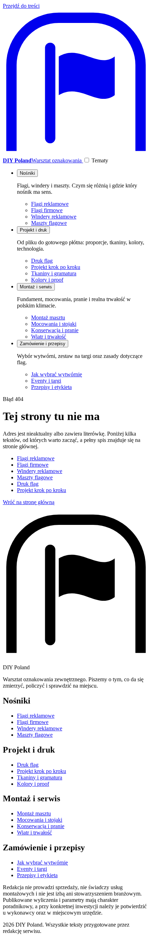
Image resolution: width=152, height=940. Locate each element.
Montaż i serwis (36, 286)
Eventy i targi (46, 381)
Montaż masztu (48, 318)
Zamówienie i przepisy (42, 343)
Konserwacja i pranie (54, 330)
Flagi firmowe (47, 210)
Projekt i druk (33, 230)
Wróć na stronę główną (28, 502)
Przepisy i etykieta (51, 387)
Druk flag (42, 261)
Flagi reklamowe (50, 204)
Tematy (100, 160)
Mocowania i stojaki (53, 324)
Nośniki (27, 173)
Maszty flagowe (49, 223)
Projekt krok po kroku (55, 267)
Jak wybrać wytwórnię (56, 374)
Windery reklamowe (53, 217)
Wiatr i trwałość (48, 337)
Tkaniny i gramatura (53, 273)
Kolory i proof (47, 280)
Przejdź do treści (21, 6)
